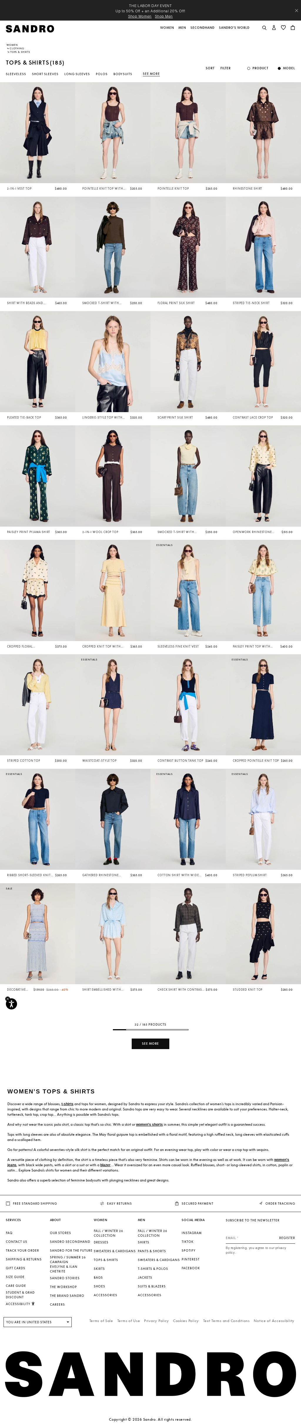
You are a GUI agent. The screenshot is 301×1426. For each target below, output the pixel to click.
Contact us (16, 1241)
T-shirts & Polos (153, 1268)
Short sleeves (45, 74)
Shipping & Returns (24, 1259)
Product (260, 68)
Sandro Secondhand (70, 1241)
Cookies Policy (186, 1321)
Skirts (99, 1268)
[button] (167, 31)
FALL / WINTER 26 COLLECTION (108, 1233)
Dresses (101, 1242)
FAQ (9, 1233)
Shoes (99, 1286)
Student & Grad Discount (20, 1295)
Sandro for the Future (71, 1250)
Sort (210, 68)
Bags (98, 1277)
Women (12, 44)
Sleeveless (16, 74)
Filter (225, 68)
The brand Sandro (67, 1295)
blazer (105, 1165)
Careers (57, 1304)
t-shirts (67, 1104)
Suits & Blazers (152, 1286)
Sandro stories (65, 1278)
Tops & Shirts (106, 1260)
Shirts (143, 1242)
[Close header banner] (296, 10)
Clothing (17, 48)
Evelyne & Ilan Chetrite (64, 1269)
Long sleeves (77, 74)
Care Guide (16, 1285)
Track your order (22, 1250)
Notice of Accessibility (274, 1321)
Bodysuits (122, 74)
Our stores (60, 1233)
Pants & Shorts (152, 1251)
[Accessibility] (11, 1003)
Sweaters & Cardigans (115, 1251)
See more (151, 73)
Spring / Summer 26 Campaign (68, 1259)
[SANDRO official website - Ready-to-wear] (30, 28)
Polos (102, 74)
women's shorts (149, 1124)
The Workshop (63, 1287)
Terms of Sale (101, 1321)
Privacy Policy (156, 1321)
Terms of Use (128, 1321)
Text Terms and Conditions (226, 1321)
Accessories (105, 1295)
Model (289, 68)
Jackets (145, 1277)
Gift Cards (15, 1268)
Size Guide (15, 1277)
